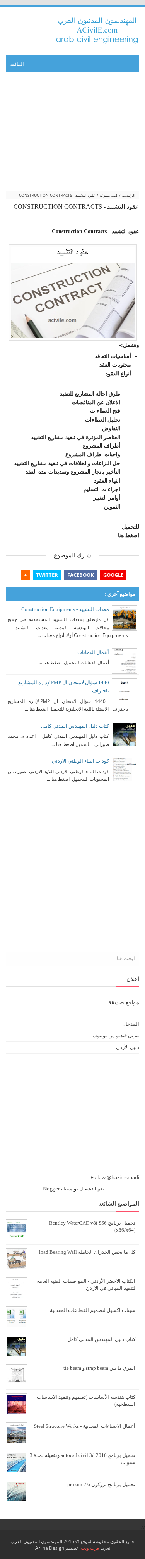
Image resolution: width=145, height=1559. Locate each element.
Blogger (51, 1188)
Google (113, 574)
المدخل (131, 1023)
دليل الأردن (127, 1046)
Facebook (80, 574)
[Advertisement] (72, 132)
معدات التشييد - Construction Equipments (65, 609)
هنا (121, 535)
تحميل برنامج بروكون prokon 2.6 (101, 1484)
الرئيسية (128, 195)
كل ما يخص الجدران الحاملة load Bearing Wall (87, 1252)
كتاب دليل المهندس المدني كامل (75, 726)
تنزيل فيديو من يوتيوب (115, 1035)
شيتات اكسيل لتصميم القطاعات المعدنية (92, 1310)
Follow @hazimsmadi (114, 1177)
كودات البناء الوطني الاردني (80, 761)
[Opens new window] (72, 292)
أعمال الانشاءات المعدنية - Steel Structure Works (84, 1426)
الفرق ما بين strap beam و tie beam (99, 1368)
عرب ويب (90, 1548)
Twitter (47, 574)
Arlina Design (49, 1548)
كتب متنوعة (108, 195)
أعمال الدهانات (93, 652)
